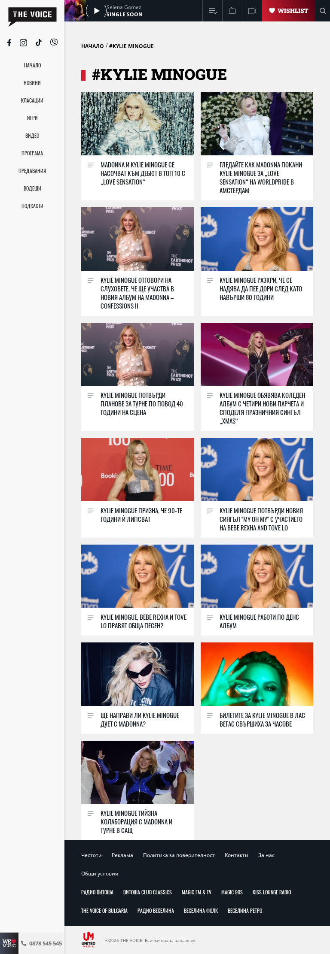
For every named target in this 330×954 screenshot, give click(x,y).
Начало (92, 46)
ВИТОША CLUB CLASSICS (147, 892)
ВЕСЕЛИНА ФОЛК (201, 910)
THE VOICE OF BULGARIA (104, 910)
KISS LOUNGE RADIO (272, 892)
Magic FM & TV (196, 892)
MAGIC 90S (232, 892)
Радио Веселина (156, 910)
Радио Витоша (97, 892)
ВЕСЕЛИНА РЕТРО (245, 910)
